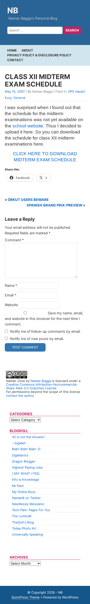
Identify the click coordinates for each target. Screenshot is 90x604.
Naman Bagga (40, 381)
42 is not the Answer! (28, 437)
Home (12, 50)
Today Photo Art (24, 528)
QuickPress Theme (26, 597)
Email (10, 295)
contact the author (20, 396)
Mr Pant (18, 486)
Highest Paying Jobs (27, 467)
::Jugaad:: (19, 443)
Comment (14, 240)
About (27, 50)
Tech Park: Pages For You (31, 510)
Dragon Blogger (24, 461)
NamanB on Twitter (26, 498)
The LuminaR (21, 516)
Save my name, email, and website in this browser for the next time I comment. (44, 318)
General (19, 98)
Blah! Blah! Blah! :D (26, 449)
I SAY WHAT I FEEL (26, 473)
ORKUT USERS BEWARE (28, 200)
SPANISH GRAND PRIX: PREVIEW (54, 205)
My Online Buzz (24, 492)
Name (11, 285)
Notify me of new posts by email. (37, 339)
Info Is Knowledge (25, 479)
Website (11, 305)
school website (27, 125)
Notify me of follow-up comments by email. (45, 331)
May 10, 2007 (15, 91)
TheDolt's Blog (23, 522)
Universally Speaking (27, 534)
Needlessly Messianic (28, 504)
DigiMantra (20, 455)
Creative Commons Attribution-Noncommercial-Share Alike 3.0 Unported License (42, 386)
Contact (15, 60)
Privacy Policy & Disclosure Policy (39, 55)
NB (12, 10)
